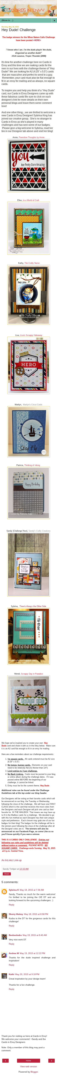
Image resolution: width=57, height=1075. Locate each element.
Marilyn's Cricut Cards (32, 404)
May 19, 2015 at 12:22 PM (32, 953)
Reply (11, 904)
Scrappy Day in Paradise (32, 674)
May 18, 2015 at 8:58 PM (36, 914)
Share (6, 874)
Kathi (11, 974)
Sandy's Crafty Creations (39, 531)
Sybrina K (14, 890)
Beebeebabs (15, 935)
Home (28, 1061)
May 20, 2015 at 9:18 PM (27, 974)
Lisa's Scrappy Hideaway (31, 335)
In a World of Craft (31, 200)
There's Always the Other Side (32, 606)
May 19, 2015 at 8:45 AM (35, 935)
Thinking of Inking (32, 465)
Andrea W (14, 953)
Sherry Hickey (16, 914)
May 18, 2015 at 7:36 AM (32, 890)
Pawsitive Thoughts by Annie (31, 137)
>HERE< (37, 40)
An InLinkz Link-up (12, 860)
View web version (28, 1066)
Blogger (34, 1072)
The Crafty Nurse (32, 263)
